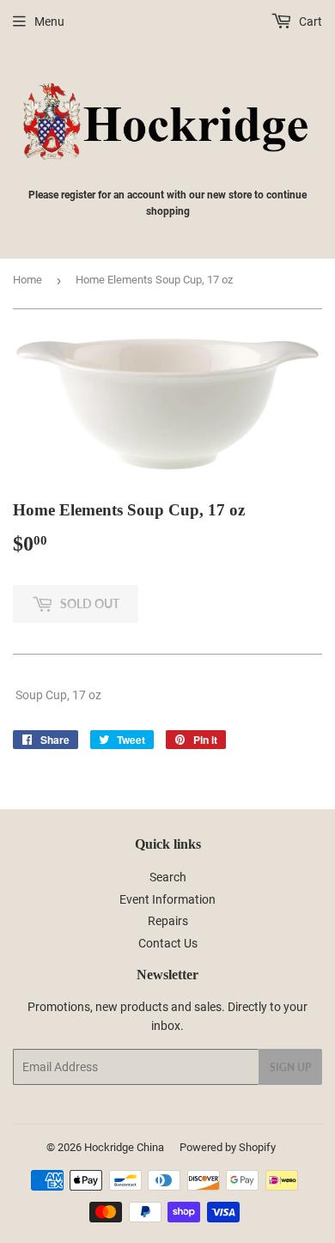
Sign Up (290, 1067)
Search (167, 877)
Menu (49, 21)
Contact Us (168, 943)
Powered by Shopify (228, 1147)
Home (27, 279)
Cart (309, 21)
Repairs (168, 921)
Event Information (167, 899)
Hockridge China (124, 1147)
